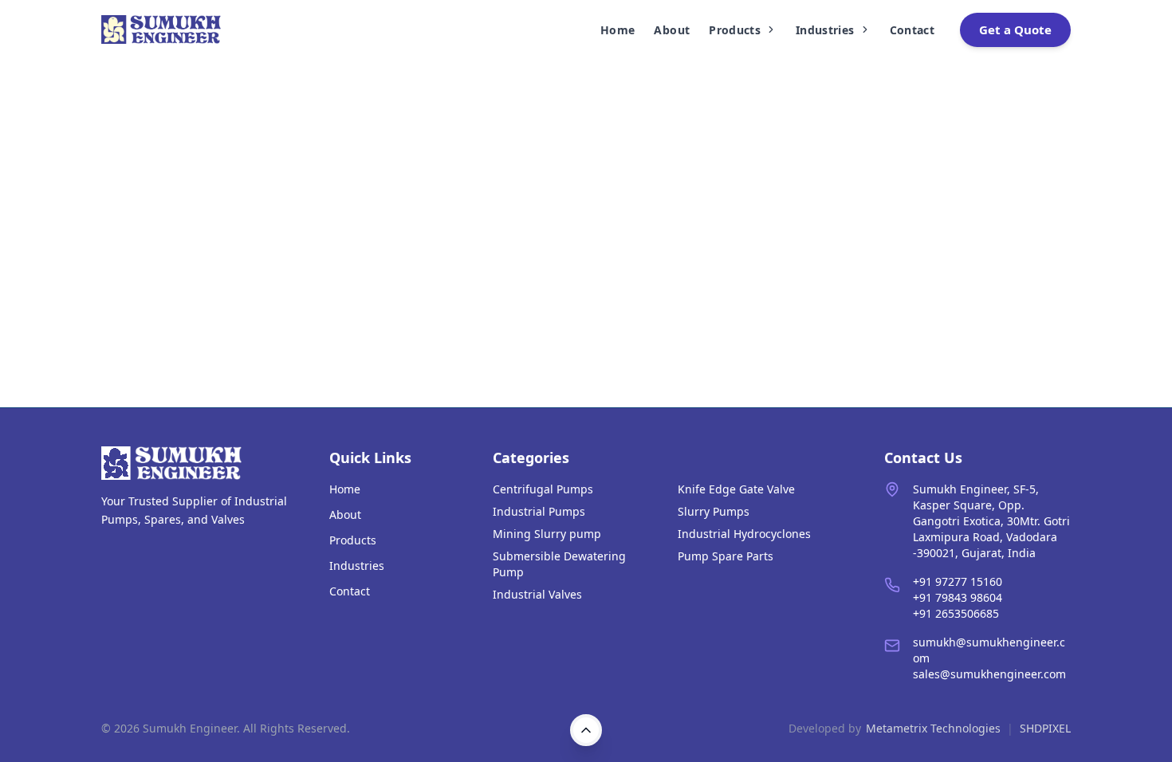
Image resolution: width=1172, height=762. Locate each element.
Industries (825, 29)
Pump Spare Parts (725, 556)
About (672, 29)
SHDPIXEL (1045, 728)
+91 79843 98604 (957, 597)
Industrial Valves (537, 594)
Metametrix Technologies (933, 728)
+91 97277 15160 (957, 581)
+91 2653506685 (956, 613)
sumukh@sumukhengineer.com (989, 650)
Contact (912, 29)
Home (617, 29)
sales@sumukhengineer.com (989, 673)
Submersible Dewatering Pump (559, 563)
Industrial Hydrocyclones (744, 533)
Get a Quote (1015, 29)
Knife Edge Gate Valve (736, 489)
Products (735, 29)
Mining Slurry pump (547, 533)
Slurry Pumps (713, 511)
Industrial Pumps (539, 511)
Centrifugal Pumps (543, 489)
